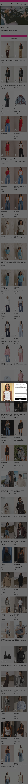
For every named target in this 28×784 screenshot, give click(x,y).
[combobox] (16, 392)
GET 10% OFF (20, 399)
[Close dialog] (26, 383)
